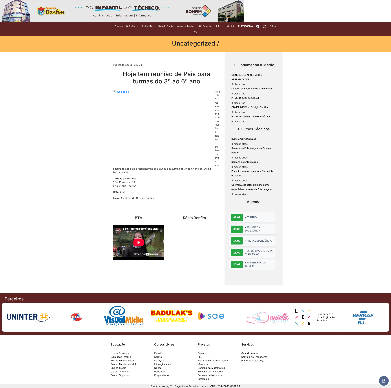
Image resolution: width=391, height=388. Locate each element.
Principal (119, 26)
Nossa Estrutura (120, 353)
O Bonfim (130, 26)
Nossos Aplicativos (186, 26)
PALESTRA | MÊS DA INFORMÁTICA (251, 116)
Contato (231, 26)
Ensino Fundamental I (123, 360)
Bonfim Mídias (148, 26)
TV (195, 32)
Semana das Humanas (210, 371)
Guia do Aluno (249, 353)
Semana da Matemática (211, 367)
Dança (158, 367)
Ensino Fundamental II (123, 364)
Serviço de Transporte (254, 356)
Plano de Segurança (252, 360)
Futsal (157, 353)
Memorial (203, 364)
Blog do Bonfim (166, 26)
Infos (218, 26)
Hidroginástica (162, 364)
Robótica (159, 371)
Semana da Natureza (210, 375)
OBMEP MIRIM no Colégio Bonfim (249, 107)
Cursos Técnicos (120, 371)
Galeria (273, 26)
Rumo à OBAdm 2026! (243, 138)
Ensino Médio (118, 367)
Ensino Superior (120, 375)
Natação (159, 360)
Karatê (158, 356)
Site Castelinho (205, 26)
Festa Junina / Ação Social (213, 360)
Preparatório (161, 375)
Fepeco (202, 353)
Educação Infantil (121, 356)
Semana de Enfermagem (244, 161)
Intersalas (203, 378)
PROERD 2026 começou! (245, 97)
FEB (200, 356)
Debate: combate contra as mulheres (251, 88)
